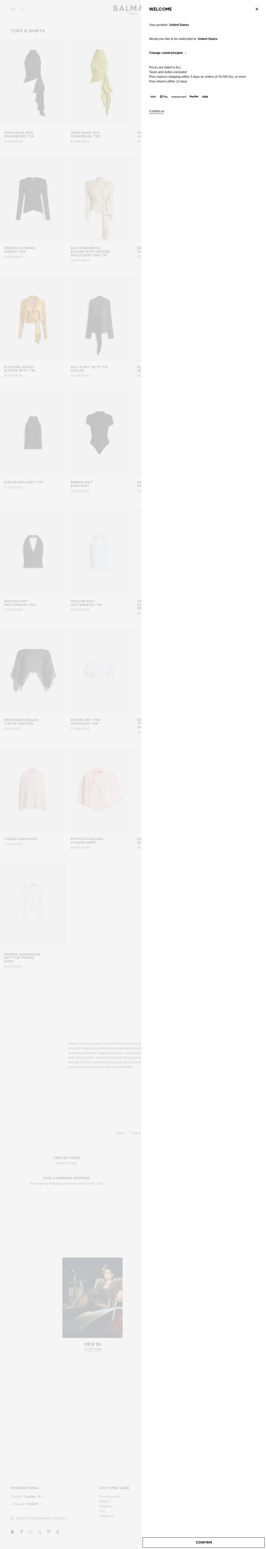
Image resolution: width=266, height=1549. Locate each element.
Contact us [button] (156, 111)
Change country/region (166, 53)
